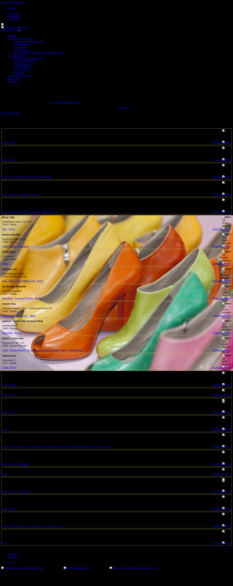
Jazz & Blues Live (26, 281)
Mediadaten (13, 19)
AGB (10, 562)
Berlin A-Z (124, 107)
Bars (4, 229)
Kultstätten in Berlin (49, 350)
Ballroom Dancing (11, 211)
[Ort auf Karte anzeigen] (226, 135)
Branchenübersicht (10, 113)
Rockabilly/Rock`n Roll (83, 446)
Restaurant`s (45, 177)
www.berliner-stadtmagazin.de (65, 102)
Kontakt (12, 554)
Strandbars (23, 246)
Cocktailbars (24, 194)
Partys (13, 142)
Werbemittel (14, 16)
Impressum (13, 557)
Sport (32, 315)
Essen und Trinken (19, 177)
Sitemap (12, 8)
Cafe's (5, 177)
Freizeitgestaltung (11, 315)
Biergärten (7, 298)
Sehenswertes (75, 350)
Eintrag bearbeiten (222, 142)
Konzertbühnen (18, 350)
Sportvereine (24, 491)
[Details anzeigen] (226, 145)
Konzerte (32, 350)
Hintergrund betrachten (12, 2)
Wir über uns (14, 13)
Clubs (5, 142)
